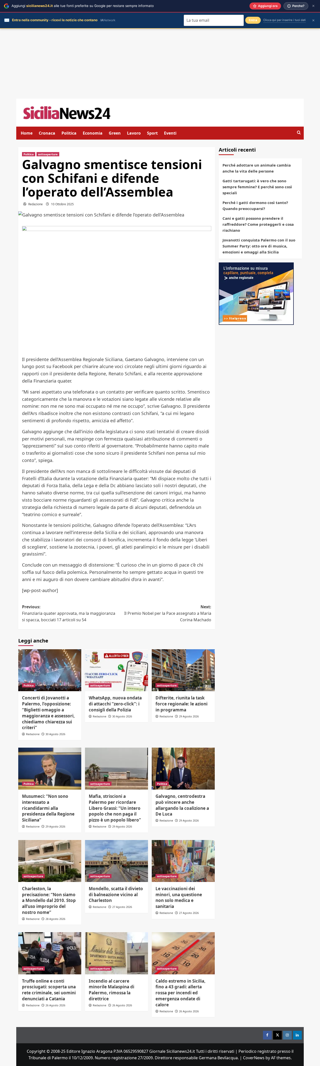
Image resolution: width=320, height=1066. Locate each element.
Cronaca (47, 133)
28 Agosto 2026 (55, 919)
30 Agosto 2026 (55, 734)
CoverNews (253, 1058)
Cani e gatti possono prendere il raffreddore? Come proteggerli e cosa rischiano (258, 224)
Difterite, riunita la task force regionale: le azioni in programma (182, 704)
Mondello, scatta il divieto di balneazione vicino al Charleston (116, 894)
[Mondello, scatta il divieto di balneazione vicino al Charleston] (116, 861)
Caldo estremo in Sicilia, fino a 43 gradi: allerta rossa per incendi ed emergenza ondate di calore (181, 993)
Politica (69, 133)
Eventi (170, 133)
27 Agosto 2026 (122, 907)
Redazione (35, 204)
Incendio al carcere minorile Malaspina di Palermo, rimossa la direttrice (111, 990)
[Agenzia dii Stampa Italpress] (256, 293)
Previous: (68, 613)
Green (115, 133)
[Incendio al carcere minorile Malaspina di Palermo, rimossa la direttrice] (116, 953)
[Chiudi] (313, 5)
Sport (152, 133)
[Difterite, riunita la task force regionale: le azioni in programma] (183, 670)
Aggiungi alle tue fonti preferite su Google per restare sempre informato (83, 6)
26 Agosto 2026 (55, 1005)
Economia (92, 133)
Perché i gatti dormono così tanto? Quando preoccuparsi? (255, 205)
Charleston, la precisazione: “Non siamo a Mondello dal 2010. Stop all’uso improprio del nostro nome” (49, 900)
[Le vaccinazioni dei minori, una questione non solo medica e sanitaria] (183, 861)
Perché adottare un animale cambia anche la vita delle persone (256, 168)
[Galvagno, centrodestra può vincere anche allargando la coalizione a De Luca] (183, 769)
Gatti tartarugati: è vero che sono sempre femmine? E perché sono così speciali (257, 186)
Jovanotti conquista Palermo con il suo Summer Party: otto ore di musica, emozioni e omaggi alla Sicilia (258, 245)
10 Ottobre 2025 (62, 204)
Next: (167, 613)
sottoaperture (48, 154)
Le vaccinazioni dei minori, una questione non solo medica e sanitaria (179, 897)
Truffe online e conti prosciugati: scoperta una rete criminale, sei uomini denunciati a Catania (49, 990)
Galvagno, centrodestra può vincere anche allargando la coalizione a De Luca (182, 805)
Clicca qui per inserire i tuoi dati (284, 20)
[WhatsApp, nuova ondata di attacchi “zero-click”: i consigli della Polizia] (116, 670)
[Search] (299, 132)
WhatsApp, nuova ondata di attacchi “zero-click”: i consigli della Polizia (115, 704)
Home (26, 133)
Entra (253, 20)
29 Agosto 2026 (189, 716)
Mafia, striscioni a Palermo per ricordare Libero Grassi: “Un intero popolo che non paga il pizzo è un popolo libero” (115, 808)
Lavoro (134, 133)
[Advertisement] (160, 64)
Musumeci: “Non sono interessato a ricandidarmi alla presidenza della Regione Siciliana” (48, 808)
